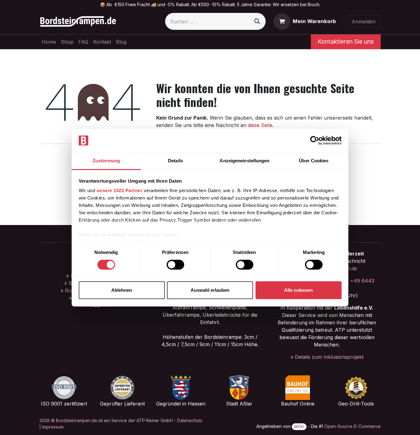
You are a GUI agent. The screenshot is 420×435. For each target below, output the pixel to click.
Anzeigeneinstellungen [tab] (244, 160)
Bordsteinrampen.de (76, 420)
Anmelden (363, 21)
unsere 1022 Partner (120, 190)
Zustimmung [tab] (106, 160)
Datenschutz (189, 420)
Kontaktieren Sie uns (346, 41)
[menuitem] (48, 42)
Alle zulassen (298, 290)
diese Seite (260, 125)
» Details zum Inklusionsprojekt (327, 357)
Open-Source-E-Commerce (352, 426)
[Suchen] (257, 21)
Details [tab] (175, 160)
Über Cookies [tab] (313, 160)
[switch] (175, 265)
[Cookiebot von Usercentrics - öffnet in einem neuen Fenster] (315, 140)
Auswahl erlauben (210, 290)
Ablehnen (121, 290)
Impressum (53, 426)
